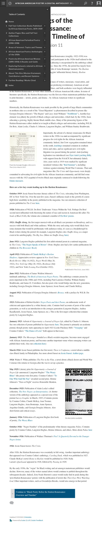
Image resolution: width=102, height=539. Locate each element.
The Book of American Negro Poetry (42, 276)
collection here (39, 343)
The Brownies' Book (27, 247)
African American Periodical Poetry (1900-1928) (24, 41)
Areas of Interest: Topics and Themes (25, 47)
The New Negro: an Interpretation (33, 391)
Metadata (28, 517)
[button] (92, 3)
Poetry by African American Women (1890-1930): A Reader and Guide (24, 60)
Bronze (61, 292)
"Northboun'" (72, 113)
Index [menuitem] (11, 85)
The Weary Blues (25, 420)
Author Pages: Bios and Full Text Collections (23, 34)
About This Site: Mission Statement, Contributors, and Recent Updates (25, 74)
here (37, 203)
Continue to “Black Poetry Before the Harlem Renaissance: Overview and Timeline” (40, 493)
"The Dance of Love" (33, 330)
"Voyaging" (79, 327)
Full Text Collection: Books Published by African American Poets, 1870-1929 (25, 27)
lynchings (58, 145)
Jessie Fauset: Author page (72, 353)
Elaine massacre (16, 180)
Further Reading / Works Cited (22, 80)
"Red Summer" (69, 164)
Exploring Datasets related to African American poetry (25, 67)
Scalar (23, 520)
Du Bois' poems (67, 215)
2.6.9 (28, 520)
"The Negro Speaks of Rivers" (34, 244)
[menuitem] (3, 3)
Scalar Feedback (37, 520)
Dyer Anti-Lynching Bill (79, 155)
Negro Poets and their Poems (53, 302)
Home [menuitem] (11, 21)
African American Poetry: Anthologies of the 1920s (25, 53)
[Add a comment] (13, 503)
